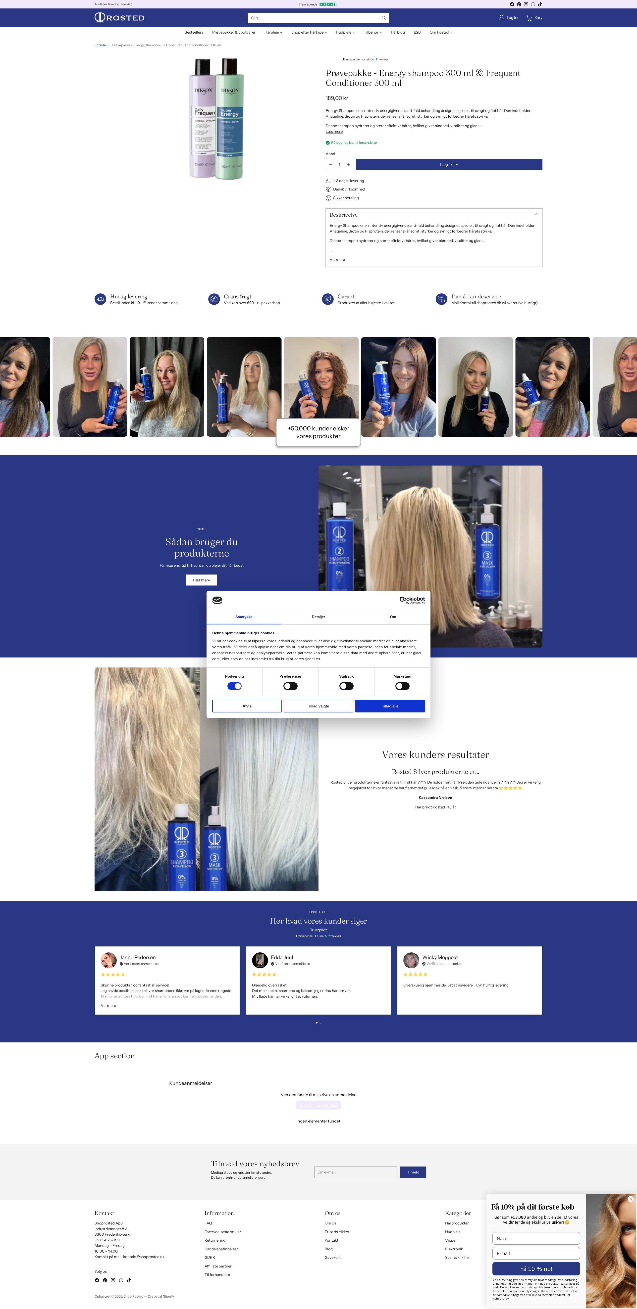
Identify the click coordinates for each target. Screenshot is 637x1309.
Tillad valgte (318, 706)
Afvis (247, 706)
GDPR (210, 1257)
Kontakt (331, 1240)
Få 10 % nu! (536, 1269)
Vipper (451, 1240)
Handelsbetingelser (221, 1249)
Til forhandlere (217, 1274)
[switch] (290, 686)
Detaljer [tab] (318, 617)
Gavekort (333, 1257)
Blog (329, 1249)
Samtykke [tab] (244, 617)
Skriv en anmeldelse (318, 1105)
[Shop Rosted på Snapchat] (533, 5)
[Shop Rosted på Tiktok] (539, 5)
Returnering (215, 1240)
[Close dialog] (631, 1199)
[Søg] (383, 18)
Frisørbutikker (337, 1231)
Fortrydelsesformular (223, 1231)
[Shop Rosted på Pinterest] (519, 5)
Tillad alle (390, 706)
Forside (100, 45)
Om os (330, 1223)
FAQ (208, 1223)
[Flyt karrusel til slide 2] (320, 1023)
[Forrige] (94, 980)
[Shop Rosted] (119, 17)
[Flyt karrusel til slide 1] (317, 1023)
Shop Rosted (133, 1296)
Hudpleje (453, 1231)
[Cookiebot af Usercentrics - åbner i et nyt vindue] (403, 600)
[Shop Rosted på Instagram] (526, 5)
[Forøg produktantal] (348, 164)
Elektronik (454, 1249)
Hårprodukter (457, 1223)
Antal (330, 153)
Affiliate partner (218, 1266)
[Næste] (542, 980)
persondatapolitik (532, 1287)
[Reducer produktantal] (330, 164)
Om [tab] (393, 617)
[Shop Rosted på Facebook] (512, 5)
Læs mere (334, 131)
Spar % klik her (457, 1257)
